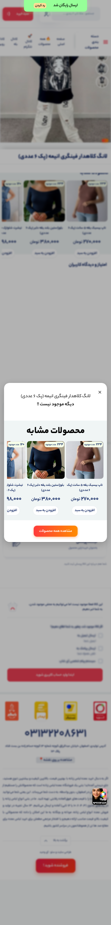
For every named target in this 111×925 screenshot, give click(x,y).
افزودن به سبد (85, 510)
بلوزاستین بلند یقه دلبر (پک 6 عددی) (45, 488)
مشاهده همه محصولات (55, 531)
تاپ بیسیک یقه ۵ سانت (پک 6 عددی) (85, 488)
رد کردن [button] (40, 5)
